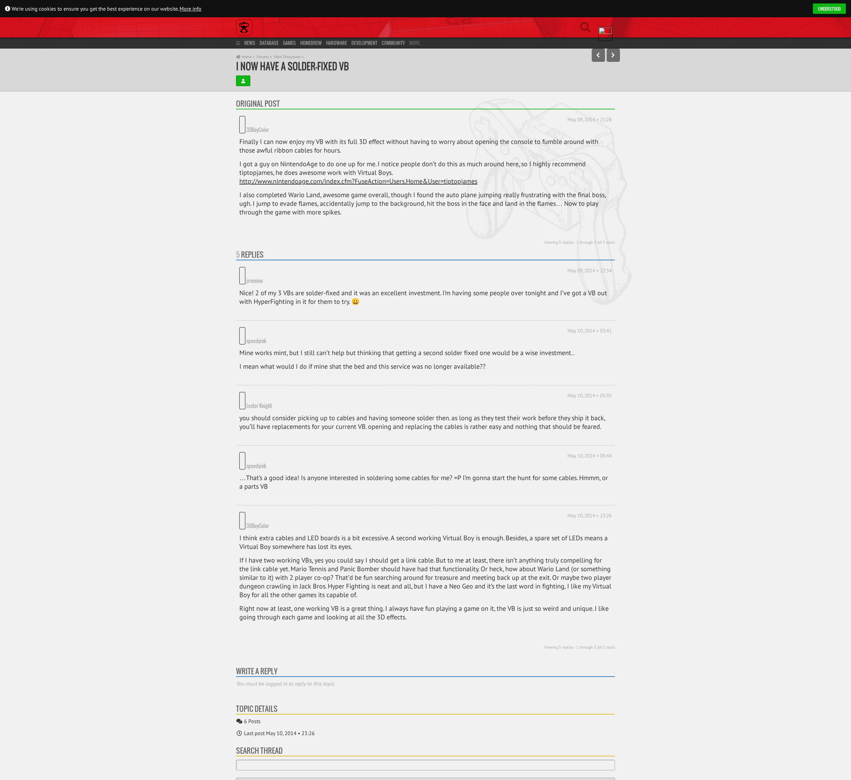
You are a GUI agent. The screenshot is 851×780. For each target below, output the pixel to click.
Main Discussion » (289, 56)
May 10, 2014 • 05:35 (589, 368)
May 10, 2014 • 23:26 (589, 470)
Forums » (264, 56)
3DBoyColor (283, 120)
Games (289, 42)
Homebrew (311, 42)
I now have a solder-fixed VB (292, 66)
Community (393, 42)
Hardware (336, 42)
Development (364, 42)
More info (190, 8)
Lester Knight (285, 369)
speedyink (282, 313)
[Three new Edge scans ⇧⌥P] (598, 55)
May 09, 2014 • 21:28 (589, 119)
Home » (248, 56)
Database (269, 42)
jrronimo (280, 262)
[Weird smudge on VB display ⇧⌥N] (613, 55)
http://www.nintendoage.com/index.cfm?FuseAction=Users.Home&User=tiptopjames (358, 172)
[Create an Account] (243, 80)
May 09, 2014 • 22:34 (589, 261)
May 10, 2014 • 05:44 (589, 419)
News (249, 42)
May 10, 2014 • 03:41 (589, 312)
